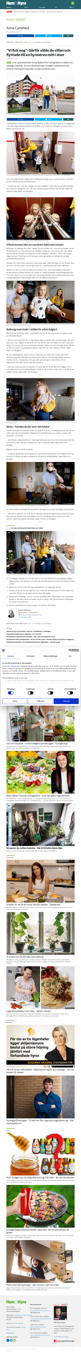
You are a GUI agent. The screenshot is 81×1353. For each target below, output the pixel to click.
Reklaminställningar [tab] (50, 656)
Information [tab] (30, 656)
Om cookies (70, 1349)
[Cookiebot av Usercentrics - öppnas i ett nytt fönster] (70, 650)
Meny (71, 7)
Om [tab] (70, 656)
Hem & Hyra (19, 1323)
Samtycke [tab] (10, 656)
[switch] (30, 693)
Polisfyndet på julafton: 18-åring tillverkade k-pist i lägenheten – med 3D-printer (33, 642)
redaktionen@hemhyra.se (23, 1315)
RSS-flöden (10, 1333)
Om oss (64, 1349)
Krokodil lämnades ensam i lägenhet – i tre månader (23, 634)
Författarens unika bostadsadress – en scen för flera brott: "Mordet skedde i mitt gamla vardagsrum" (40, 639)
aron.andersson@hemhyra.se (40, 1335)
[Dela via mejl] (68, 35)
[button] (26, 7)
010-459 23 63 (26, 617)
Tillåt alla (66, 701)
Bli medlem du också (61, 1337)
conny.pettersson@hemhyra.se (40, 1319)
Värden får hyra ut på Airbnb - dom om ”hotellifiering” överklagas (28, 631)
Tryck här (30, 42)
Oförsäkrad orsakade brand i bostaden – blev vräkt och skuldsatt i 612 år (30, 637)
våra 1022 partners (14, 666)
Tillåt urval (40, 701)
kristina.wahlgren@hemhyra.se (31, 615)
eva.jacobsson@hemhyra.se (39, 1311)
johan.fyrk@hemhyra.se (38, 1327)
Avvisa (15, 701)
